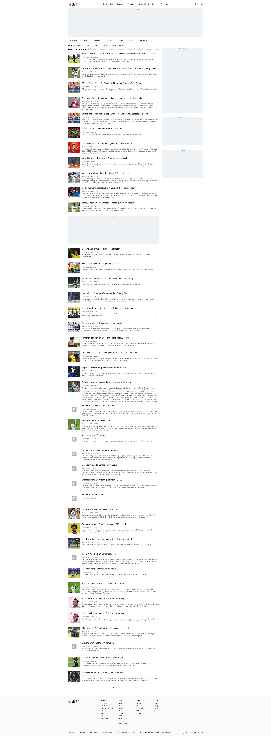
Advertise (82, 732)
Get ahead (143, 40)
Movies (120, 40)
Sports (131, 40)
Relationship (157, 711)
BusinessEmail (144, 4)
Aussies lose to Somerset (94, 435)
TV (161, 4)
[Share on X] (187, 733)
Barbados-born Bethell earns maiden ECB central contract (108, 188)
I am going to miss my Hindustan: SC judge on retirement (108, 308)
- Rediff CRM (104, 716)
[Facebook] (191, 733)
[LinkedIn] (202, 733)
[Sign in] (201, 4)
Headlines (71, 46)
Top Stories (74, 40)
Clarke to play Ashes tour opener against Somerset (105, 628)
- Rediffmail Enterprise (107, 708)
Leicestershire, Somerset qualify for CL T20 (102, 480)
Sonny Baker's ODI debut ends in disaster (101, 249)
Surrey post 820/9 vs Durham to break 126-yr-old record (108, 203)
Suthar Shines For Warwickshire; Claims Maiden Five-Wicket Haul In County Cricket (119, 68)
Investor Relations (121, 732)
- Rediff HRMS (105, 713)
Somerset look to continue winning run (99, 465)
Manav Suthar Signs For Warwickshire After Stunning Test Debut (112, 83)
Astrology (122, 721)
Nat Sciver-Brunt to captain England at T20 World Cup (107, 143)
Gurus (154, 4)
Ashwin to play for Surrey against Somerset (102, 323)
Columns (96, 46)
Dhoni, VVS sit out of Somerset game (99, 554)
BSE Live (138, 703)
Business (97, 40)
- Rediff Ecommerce (107, 711)
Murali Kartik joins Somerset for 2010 (99, 509)
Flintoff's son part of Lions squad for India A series (105, 338)
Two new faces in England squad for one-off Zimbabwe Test (110, 352)
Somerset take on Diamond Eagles (98, 405)
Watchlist (139, 711)
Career (156, 708)
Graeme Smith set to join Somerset (98, 643)
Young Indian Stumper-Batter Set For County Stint (105, 293)
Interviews (104, 46)
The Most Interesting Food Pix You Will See (102, 128)
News (119, 4)
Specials (114, 46)
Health (156, 703)
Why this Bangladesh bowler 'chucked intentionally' (105, 158)
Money (130, 4)
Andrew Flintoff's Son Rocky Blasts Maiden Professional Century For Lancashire (119, 53)
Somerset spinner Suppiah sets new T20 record (104, 524)
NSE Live (138, 706)
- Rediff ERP (104, 718)
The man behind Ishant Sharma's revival (100, 569)
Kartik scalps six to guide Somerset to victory (103, 598)
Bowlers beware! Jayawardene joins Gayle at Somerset (107, 382)
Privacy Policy (93, 732)
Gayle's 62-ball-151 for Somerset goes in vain (103, 658)
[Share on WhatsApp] (183, 733)
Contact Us (135, 732)
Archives (122, 46)
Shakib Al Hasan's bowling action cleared (100, 263)
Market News (140, 708)
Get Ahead (122, 716)
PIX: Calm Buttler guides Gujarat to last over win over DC (108, 539)
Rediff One (104, 706)
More (167, 4)
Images (87, 46)
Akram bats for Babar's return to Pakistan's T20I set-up (107, 278)
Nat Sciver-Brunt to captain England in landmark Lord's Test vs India (113, 98)
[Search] (196, 4)
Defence (80, 46)
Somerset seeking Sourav (93, 494)
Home (104, 4)
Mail (111, 4)
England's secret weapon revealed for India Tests (104, 367)
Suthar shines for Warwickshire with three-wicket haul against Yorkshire (115, 114)
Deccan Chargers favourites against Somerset (103, 672)
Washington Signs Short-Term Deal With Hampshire (105, 173)
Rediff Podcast (123, 723)
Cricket (109, 40)
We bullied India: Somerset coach (97, 420)
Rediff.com (150, 732)
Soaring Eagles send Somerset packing (100, 450)
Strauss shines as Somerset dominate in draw (103, 583)
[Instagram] (195, 733)
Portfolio (138, 713)
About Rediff (71, 732)
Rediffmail (104, 703)
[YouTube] (198, 733)
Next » (113, 687)
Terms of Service (107, 732)
